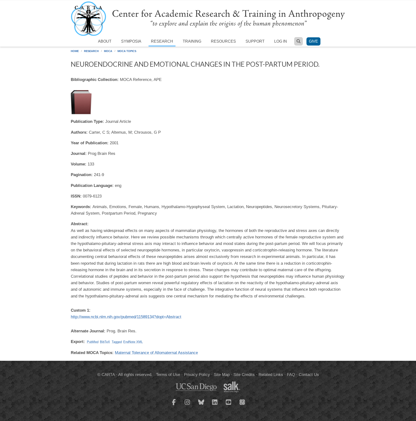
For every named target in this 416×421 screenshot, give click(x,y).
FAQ (291, 374)
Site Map (222, 374)
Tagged (117, 342)
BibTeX (105, 342)
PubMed (92, 342)
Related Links (271, 374)
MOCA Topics (126, 51)
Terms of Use (168, 374)
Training (192, 41)
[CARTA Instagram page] (188, 405)
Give (313, 41)
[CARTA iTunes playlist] (242, 402)
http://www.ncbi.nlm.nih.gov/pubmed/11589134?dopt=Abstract (126, 317)
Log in (280, 41)
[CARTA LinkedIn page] (215, 405)
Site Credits (244, 374)
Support (255, 41)
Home (75, 51)
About (104, 41)
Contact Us (309, 374)
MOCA (108, 51)
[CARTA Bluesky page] (201, 405)
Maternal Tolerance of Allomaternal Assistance (156, 352)
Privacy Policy (197, 374)
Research (162, 41)
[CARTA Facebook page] (174, 405)
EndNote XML (133, 342)
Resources (223, 41)
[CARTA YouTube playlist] (229, 405)
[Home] (208, 18)
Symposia (131, 41)
